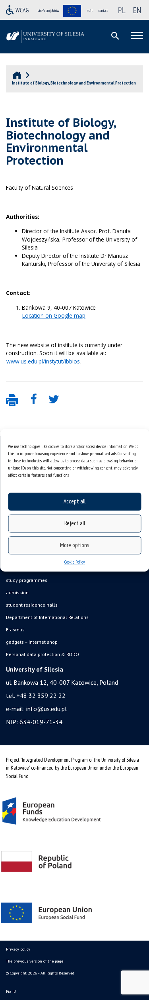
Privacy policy (18, 949)
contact (103, 10)
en (137, 10)
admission (17, 592)
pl (122, 10)
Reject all (74, 523)
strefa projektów (48, 10)
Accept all (74, 501)
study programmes (26, 580)
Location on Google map (53, 315)
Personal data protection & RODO (42, 654)
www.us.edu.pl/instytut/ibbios (43, 361)
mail (90, 10)
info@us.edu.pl (46, 709)
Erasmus (15, 630)
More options (74, 545)
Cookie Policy (74, 562)
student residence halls (32, 605)
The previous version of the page (34, 961)
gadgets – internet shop (32, 642)
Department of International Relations (47, 617)
